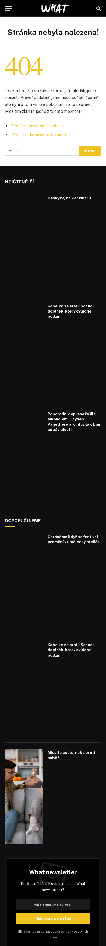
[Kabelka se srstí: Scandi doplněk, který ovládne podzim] (24, 350)
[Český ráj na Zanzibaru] (24, 242)
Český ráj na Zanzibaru (69, 198)
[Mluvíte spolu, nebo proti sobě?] (24, 796)
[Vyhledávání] (98, 8)
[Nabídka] (8, 8)
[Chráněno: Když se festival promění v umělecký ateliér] (24, 581)
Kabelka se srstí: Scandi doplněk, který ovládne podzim (71, 311)
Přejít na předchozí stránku (37, 126)
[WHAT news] (56, 8)
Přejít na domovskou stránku (39, 134)
